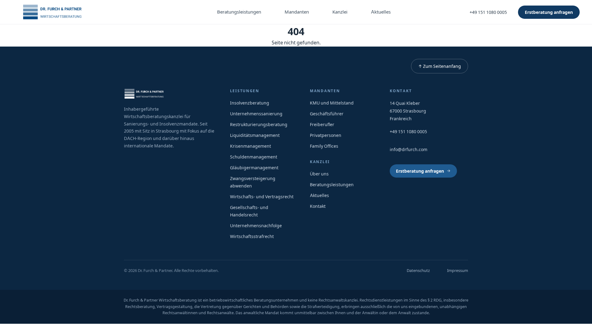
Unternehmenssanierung (256, 113)
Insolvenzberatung (249, 102)
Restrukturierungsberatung (258, 124)
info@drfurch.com (408, 149)
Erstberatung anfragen (549, 12)
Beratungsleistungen (239, 12)
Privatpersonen (325, 135)
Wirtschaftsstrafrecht (252, 236)
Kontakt (318, 206)
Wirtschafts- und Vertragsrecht (262, 196)
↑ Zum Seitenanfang (439, 66)
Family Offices (324, 146)
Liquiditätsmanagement (255, 135)
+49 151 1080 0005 (488, 12)
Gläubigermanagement (254, 167)
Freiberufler (322, 124)
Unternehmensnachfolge (256, 225)
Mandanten (297, 12)
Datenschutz (418, 270)
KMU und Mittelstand (332, 102)
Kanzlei (339, 12)
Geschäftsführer (326, 113)
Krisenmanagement (250, 146)
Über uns (319, 173)
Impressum (457, 270)
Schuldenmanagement (253, 156)
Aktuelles (381, 12)
